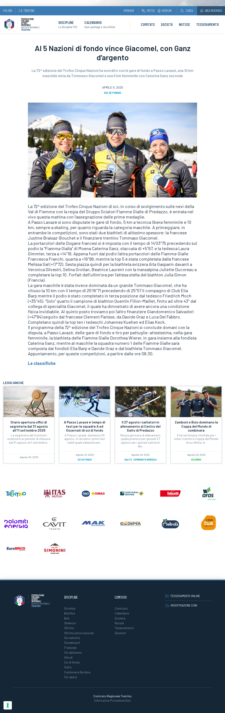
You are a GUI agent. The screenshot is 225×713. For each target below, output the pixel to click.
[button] (187, 10)
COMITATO (148, 24)
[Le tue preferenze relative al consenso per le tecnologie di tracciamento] (8, 705)
